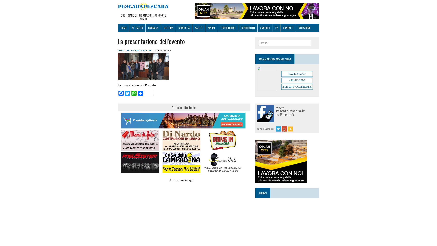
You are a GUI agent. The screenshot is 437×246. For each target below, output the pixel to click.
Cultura (168, 28)
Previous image (183, 180)
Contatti (288, 28)
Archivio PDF (297, 80)
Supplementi (248, 28)
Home (123, 28)
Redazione (304, 28)
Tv (276, 28)
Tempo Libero (227, 28)
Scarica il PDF (297, 73)
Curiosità (184, 28)
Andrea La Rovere (141, 50)
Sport (211, 28)
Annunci (265, 28)
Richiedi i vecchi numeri (297, 86)
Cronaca (153, 28)
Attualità (137, 28)
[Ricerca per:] (285, 43)
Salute (199, 28)
